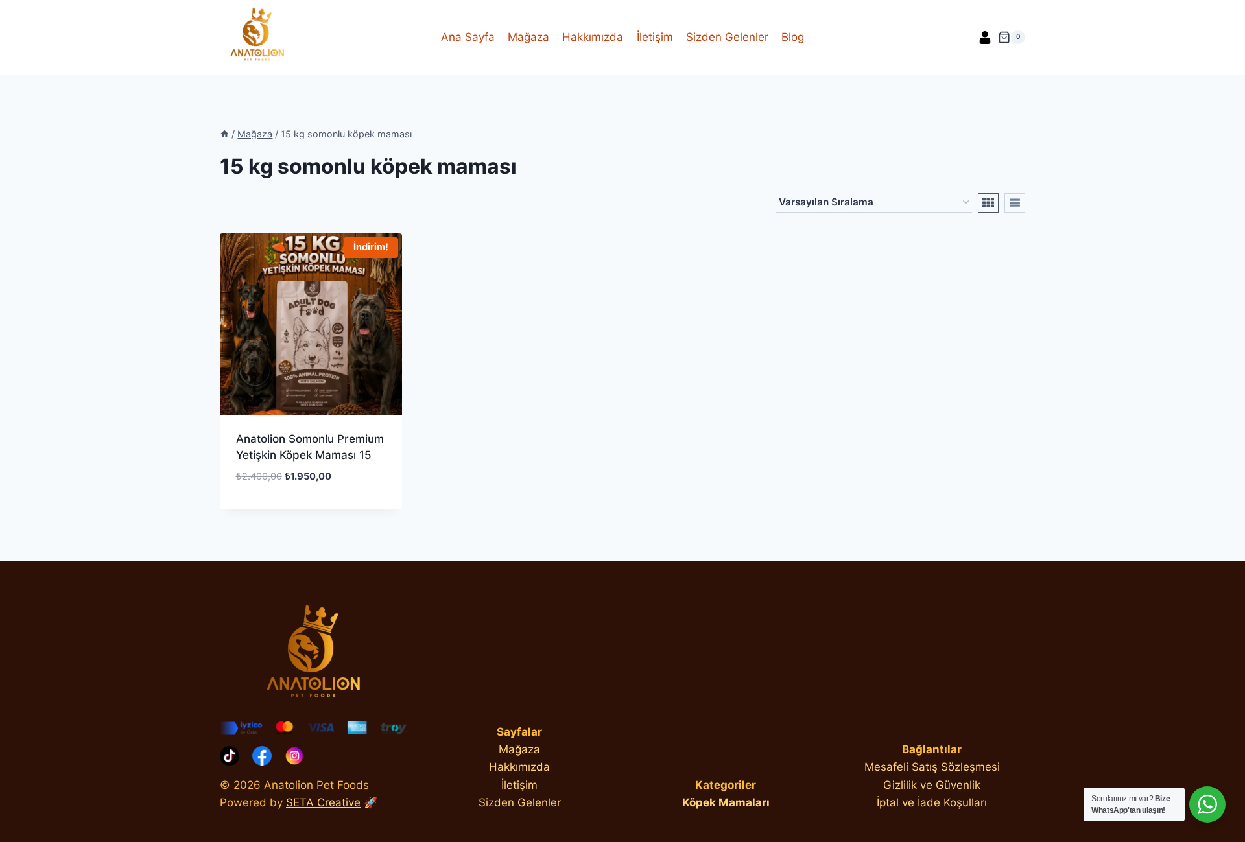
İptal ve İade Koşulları (932, 802)
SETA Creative (323, 802)
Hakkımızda (592, 36)
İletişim (655, 36)
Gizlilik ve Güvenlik (931, 784)
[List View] (1014, 203)
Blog (792, 36)
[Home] (224, 133)
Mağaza (528, 36)
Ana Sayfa (468, 36)
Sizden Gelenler (727, 36)
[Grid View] (988, 203)
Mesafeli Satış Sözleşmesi (932, 766)
